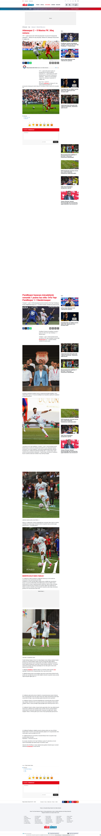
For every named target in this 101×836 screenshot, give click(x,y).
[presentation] (23, 9)
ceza (55, 669)
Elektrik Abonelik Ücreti (27, 818)
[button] (53, 63)
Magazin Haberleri (69, 816)
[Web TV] (75, 1)
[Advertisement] (30, 76)
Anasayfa (42, 801)
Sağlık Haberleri (58, 817)
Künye (45, 801)
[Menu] (66, 5)
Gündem (53, 4)
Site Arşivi (57, 823)
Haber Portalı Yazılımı (27, 833)
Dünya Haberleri (37, 817)
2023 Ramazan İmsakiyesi (39, 823)
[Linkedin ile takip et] (70, 802)
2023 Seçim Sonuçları (27, 823)
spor (25, 770)
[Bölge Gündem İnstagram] (70, 1)
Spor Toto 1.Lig (27, 117)
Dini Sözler (68, 819)
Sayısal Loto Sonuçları (49, 819)
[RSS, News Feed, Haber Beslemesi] (77, 802)
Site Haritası (47, 823)
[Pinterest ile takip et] (75, 802)
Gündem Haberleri (58, 816)
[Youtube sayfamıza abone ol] (68, 802)
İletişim (53, 801)
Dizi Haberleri (69, 817)
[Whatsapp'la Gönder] (31, 63)
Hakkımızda (49, 801)
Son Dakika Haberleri (38, 816)
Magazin (58, 4)
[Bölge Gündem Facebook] (68, 1)
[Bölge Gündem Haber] (28, 4)
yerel (25, 771)
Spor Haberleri (26, 817)
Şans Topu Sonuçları (38, 819)
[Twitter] (26, 63)
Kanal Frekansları (69, 818)
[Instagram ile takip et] (58, 67)
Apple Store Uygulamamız (73, 833)
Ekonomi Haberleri (48, 816)
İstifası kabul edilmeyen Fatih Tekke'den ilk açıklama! (43, 8)
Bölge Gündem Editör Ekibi (32, 67)
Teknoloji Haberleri (48, 817)
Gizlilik (56, 801)
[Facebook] (23, 63)
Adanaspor (46, 83)
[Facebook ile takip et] (55, 67)
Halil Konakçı (37, 818)
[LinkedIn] (28, 63)
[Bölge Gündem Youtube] (73, 1)
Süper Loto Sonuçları (59, 819)
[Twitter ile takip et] (56, 67)
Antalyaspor (30, 746)
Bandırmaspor (42, 339)
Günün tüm (75, 8)
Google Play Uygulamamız (54, 833)
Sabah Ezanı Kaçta (59, 818)
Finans (37, 4)
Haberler (25, 816)
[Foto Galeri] (78, 1)
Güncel (42, 4)
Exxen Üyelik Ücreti (48, 818)
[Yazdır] (50, 63)
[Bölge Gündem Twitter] (65, 1)
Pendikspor (30, 669)
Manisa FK (26, 118)
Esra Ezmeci (26, 819)
